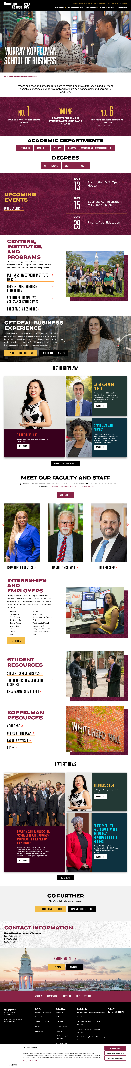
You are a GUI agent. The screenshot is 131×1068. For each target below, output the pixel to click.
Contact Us (75, 967)
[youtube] (119, 1012)
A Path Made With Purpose (103, 428)
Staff (10, 747)
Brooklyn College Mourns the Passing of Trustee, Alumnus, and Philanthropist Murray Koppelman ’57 (33, 837)
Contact (115, 4)
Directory (59, 1012)
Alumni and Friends (42, 1022)
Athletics (59, 1031)
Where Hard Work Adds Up (104, 386)
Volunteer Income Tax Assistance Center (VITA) (23, 300)
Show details (26, 1065)
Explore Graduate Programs (20, 353)
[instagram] (116, 1012)
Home (6, 76)
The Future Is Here (27, 435)
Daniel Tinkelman (63, 568)
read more (23, 446)
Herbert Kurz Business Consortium (22, 288)
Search (124, 4)
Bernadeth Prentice (20, 568)
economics (42, 148)
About (102, 7)
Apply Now (56, 967)
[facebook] (109, 1012)
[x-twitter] (112, 1012)
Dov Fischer (107, 568)
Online (84, 165)
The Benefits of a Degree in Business (25, 682)
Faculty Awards (17, 740)
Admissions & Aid (75, 7)
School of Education (84, 1017)
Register (102, 4)
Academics (59, 7)
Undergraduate (51, 165)
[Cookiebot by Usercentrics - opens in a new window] (12, 1065)
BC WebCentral (61, 1026)
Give (108, 4)
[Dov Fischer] (109, 532)
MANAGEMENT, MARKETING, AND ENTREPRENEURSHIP (89, 148)
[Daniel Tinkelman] (65, 532)
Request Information (79, 4)
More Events (12, 208)
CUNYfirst (59, 1022)
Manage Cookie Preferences (114, 1053)
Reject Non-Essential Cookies (115, 1058)
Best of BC (122, 7)
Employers (39, 1031)
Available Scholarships (81, 909)
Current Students (41, 1017)
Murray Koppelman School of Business (91, 1012)
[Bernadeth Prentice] (22, 532)
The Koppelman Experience (50, 909)
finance (57, 148)
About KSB (13, 726)
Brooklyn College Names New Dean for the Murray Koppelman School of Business (105, 833)
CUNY (58, 1017)
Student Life (91, 7)
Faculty (38, 1026)
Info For (111, 7)
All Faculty (65, 495)
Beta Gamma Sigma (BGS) (23, 691)
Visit (90, 4)
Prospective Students (43, 1012)
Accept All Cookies (115, 1048)
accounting (25, 148)
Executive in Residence (22, 309)
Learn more (16, 640)
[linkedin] (123, 1012)
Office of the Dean (19, 733)
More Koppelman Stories (65, 463)
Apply (95, 4)
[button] (4, 525)
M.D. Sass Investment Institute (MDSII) (27, 277)
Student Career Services (23, 673)
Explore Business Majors (53, 352)
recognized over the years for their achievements (73, 486)
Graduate (69, 165)
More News (66, 877)
